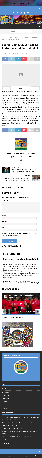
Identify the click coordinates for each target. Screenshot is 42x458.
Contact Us (5, 392)
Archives (4, 405)
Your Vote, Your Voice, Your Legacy (12, 428)
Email (4, 221)
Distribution (5, 395)
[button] (39, 8)
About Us (5, 389)
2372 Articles (30, 153)
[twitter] (17, 13)
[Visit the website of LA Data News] (21, 160)
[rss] (28, 13)
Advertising (5, 398)
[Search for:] (21, 31)
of (21, 88)
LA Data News (18, 53)
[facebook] (14, 13)
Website (4, 227)
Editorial (4, 402)
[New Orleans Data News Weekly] (21, 23)
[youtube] (24, 13)
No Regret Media (32, 456)
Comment (5, 200)
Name (4, 216)
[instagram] (21, 13)
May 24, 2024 (8, 53)
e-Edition (4, 408)
